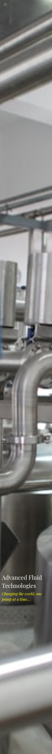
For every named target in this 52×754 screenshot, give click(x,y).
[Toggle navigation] (5, 4)
